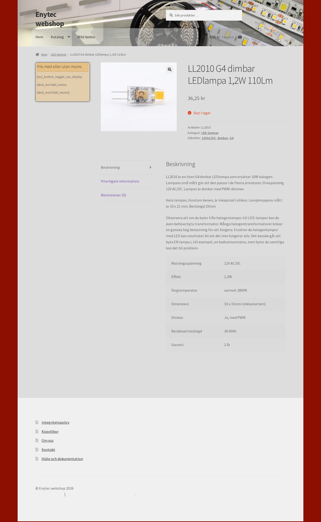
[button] (169, 69)
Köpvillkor (50, 431)
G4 (231, 138)
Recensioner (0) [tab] (113, 195)
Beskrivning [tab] (110, 167)
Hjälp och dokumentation (62, 458)
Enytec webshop (49, 19)
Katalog (57, 36)
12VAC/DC (209, 138)
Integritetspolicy (55, 422)
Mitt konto (86, 36)
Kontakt (48, 449)
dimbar (222, 138)
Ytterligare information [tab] (120, 181)
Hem (39, 36)
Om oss (48, 440)
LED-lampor (59, 54)
